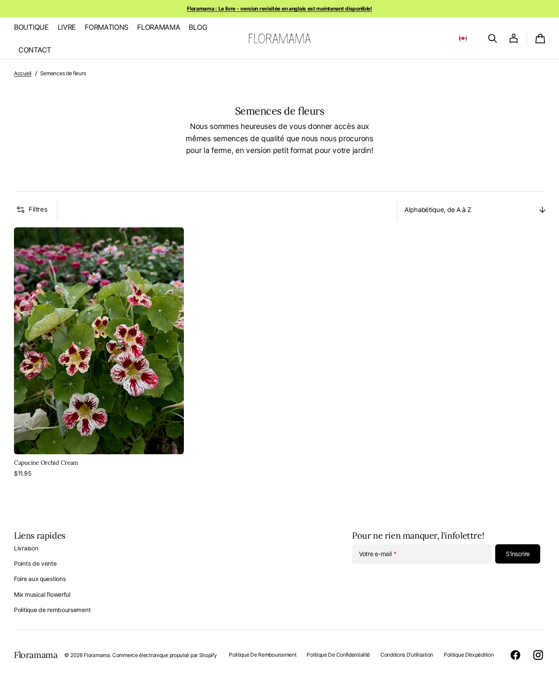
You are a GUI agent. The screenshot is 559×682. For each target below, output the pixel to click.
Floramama (97, 655)
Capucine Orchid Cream (46, 462)
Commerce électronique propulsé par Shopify (164, 655)
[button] (463, 38)
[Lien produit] (99, 352)
